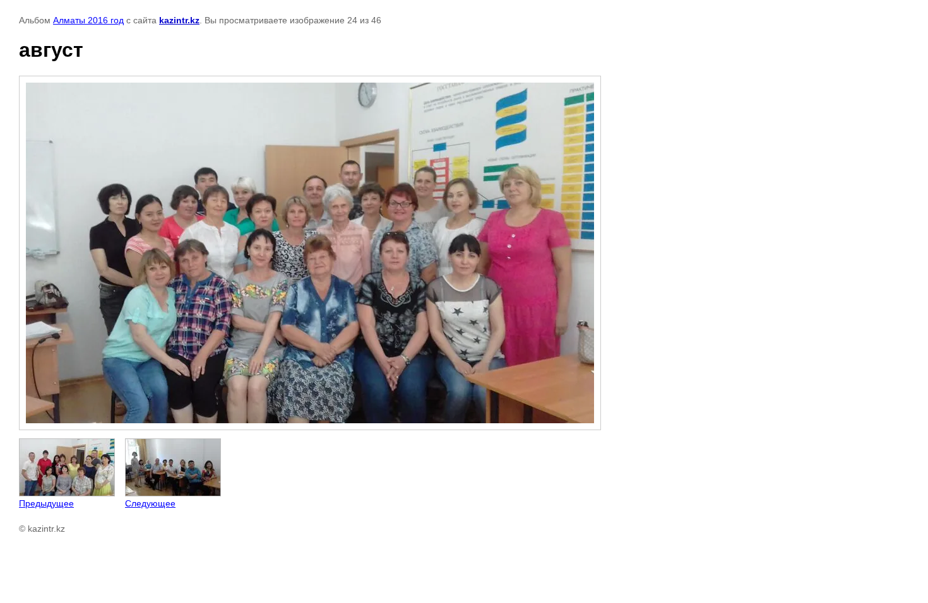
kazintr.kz (179, 20)
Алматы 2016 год (88, 20)
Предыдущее (46, 503)
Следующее (150, 503)
